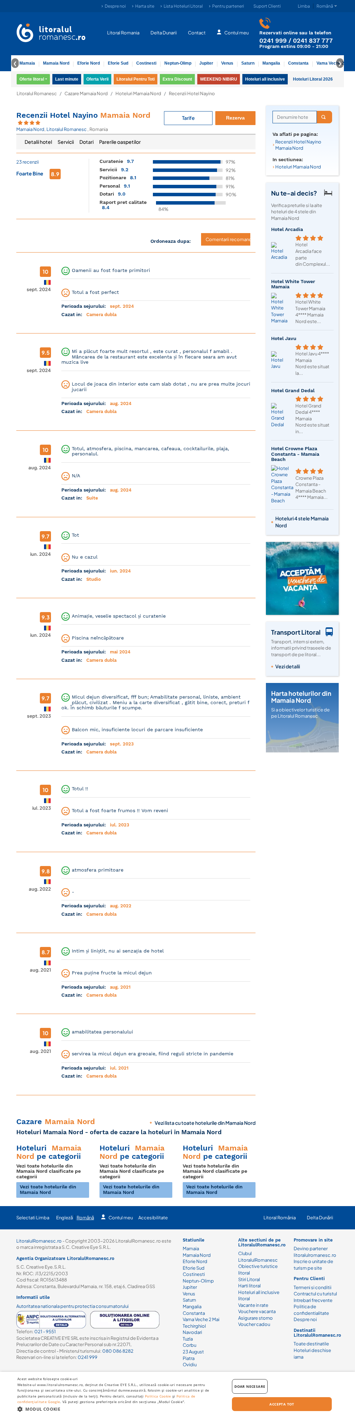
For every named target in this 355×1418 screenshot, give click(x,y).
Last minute (66, 79)
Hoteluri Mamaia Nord (138, 93)
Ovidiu (190, 1364)
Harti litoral (249, 1285)
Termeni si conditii (312, 1287)
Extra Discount (177, 79)
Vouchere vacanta (257, 1311)
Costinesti (146, 63)
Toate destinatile (311, 1343)
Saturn (247, 63)
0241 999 (273, 40)
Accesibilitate (153, 1217)
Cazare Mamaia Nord (86, 93)
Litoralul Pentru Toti (135, 79)
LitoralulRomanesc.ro (39, 1241)
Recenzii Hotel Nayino (83, 115)
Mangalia (271, 63)
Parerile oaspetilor (120, 142)
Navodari (192, 1332)
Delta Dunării (320, 1217)
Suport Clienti (267, 6)
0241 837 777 (313, 40)
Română (85, 1217)
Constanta (298, 63)
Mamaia (27, 63)
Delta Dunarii (163, 32)
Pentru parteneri (228, 6)
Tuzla (188, 1339)
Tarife (188, 118)
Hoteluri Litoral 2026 (313, 79)
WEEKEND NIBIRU (218, 79)
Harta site (144, 6)
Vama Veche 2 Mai (334, 63)
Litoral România (279, 1217)
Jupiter (206, 63)
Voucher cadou (254, 1324)
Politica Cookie (158, 1396)
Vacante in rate (253, 1305)
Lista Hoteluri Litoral (183, 6)
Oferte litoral (31, 79)
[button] (120, 1409)
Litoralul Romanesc (37, 93)
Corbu (189, 1345)
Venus (227, 63)
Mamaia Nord (56, 63)
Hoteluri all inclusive (265, 79)
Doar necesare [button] (249, 1386)
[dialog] (177, 1395)
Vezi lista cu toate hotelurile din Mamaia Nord (205, 1123)
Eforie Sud (118, 63)
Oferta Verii (97, 79)
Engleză (64, 1217)
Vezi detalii (287, 666)
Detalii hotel (38, 142)
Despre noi (115, 6)
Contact (197, 32)
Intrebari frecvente (313, 1300)
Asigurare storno (255, 1318)
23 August (193, 1351)
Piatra (188, 1358)
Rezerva (235, 118)
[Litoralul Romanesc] (51, 33)
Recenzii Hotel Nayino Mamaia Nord (298, 145)
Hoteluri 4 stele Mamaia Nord (302, 521)
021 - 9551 (45, 1331)
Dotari (86, 142)
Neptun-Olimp (177, 63)
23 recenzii (27, 162)
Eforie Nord (88, 63)
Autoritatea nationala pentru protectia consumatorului (72, 1306)
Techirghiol (194, 1326)
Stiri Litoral (249, 1279)
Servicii (66, 142)
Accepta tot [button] (281, 1404)
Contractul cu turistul (315, 1293)
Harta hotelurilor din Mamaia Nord (301, 696)
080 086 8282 (117, 1351)
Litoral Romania (123, 32)
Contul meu (236, 32)
